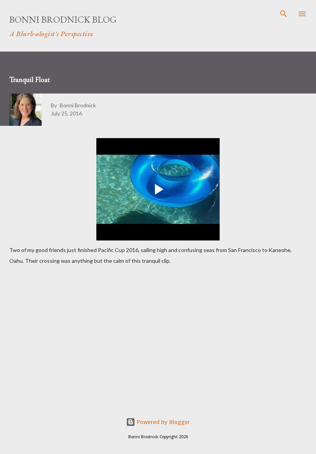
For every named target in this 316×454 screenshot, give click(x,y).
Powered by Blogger (162, 422)
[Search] (283, 13)
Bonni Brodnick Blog (62, 19)
